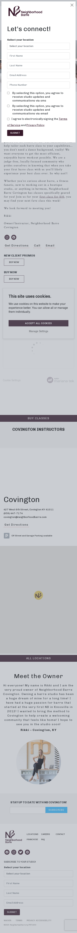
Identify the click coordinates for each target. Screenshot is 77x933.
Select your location (20, 39)
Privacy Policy (35, 125)
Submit (15, 132)
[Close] (72, 5)
